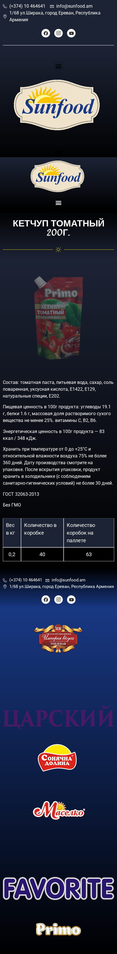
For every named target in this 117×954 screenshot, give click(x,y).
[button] (58, 66)
